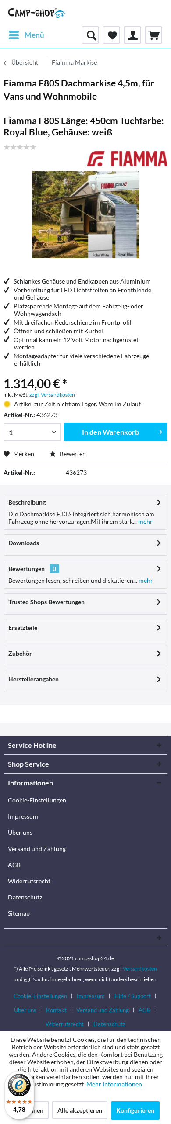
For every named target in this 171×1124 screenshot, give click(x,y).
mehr (145, 521)
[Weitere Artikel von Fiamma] (127, 158)
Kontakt (56, 1009)
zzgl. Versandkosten (52, 394)
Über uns (20, 832)
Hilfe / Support (132, 996)
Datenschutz (25, 897)
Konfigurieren (135, 1110)
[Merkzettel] (111, 35)
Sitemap (19, 913)
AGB (14, 864)
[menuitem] (26, 35)
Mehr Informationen (114, 1084)
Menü (34, 34)
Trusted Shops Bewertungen (46, 601)
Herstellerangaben (33, 679)
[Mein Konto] (132, 35)
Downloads (23, 542)
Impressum (23, 816)
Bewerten (72, 453)
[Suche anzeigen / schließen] (90, 35)
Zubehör (20, 653)
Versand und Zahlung (37, 848)
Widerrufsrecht (29, 881)
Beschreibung (27, 502)
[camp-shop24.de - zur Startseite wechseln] (37, 13)
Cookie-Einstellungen (37, 800)
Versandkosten (140, 968)
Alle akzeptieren (79, 1110)
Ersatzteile (22, 627)
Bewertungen (26, 568)
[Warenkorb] (153, 35)
